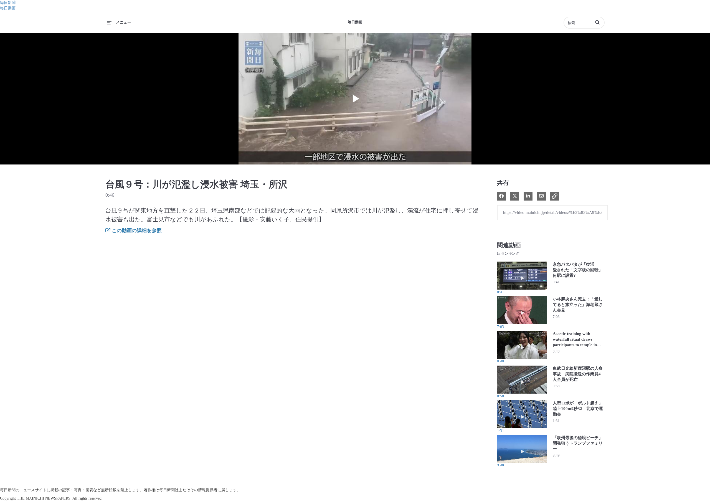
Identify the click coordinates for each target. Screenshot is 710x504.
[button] (597, 22)
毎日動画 (8, 8)
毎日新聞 (8, 3)
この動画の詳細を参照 (136, 230)
